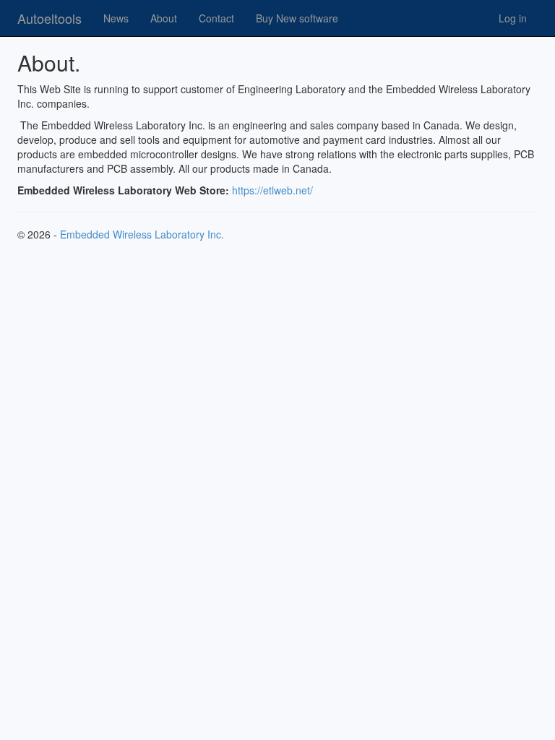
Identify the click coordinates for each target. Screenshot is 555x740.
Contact (216, 18)
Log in (513, 18)
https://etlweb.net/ (272, 190)
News (116, 18)
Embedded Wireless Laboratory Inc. (142, 234)
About (163, 18)
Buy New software (297, 18)
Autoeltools (49, 18)
